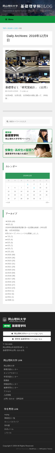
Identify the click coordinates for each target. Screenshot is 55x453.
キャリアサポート (11, 373)
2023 (11, 261)
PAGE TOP (51, 437)
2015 (11, 285)
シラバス (8, 433)
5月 (10, 243)
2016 (11, 282)
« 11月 (8, 202)
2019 (11, 273)
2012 (10, 294)
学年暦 (7, 425)
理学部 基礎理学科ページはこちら (28, 339)
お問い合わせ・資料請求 (13, 399)
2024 (11, 258)
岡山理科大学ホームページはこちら (28, 333)
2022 (11, 264)
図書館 (6, 380)
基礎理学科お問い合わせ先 (13, 350)
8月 (10, 224)
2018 (11, 276)
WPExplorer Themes (45, 449)
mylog (6, 415)
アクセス (7, 391)
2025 (11, 255)
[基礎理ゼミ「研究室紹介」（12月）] (27, 66)
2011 (10, 297)
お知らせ (25, 91)
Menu (10, 19)
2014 (11, 288)
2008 (10, 300)
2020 (11, 270)
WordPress (32, 449)
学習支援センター (11, 377)
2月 (10, 252)
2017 (11, 279)
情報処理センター (11, 384)
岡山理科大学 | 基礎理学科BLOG (27, 7)
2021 (11, 267)
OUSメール (9, 429)
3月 (10, 249)
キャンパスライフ (11, 422)
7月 (10, 236)
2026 (11, 221)
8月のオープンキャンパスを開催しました (22, 233)
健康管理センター (11, 388)
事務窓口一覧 (9, 418)
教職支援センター (11, 369)
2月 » (47, 202)
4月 (10, 245)
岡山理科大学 (9, 366)
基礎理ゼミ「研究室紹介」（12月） (27, 87)
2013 (10, 291)
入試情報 (7, 395)
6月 (10, 240)
